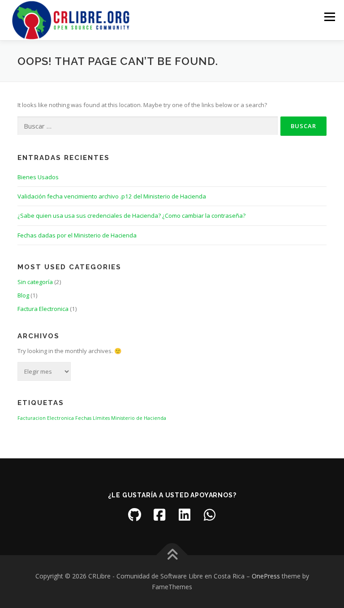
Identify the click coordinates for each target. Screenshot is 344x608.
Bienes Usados (38, 177)
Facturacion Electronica (45, 418)
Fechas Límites (92, 418)
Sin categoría (35, 282)
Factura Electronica (43, 309)
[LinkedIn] (184, 515)
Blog (23, 295)
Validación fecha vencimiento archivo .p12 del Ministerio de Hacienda (111, 196)
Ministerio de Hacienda (138, 418)
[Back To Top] (172, 555)
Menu (329, 17)
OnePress (266, 576)
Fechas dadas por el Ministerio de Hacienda (77, 235)
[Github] (134, 515)
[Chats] (209, 515)
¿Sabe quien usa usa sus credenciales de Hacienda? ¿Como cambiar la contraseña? (131, 215)
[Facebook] (159, 515)
